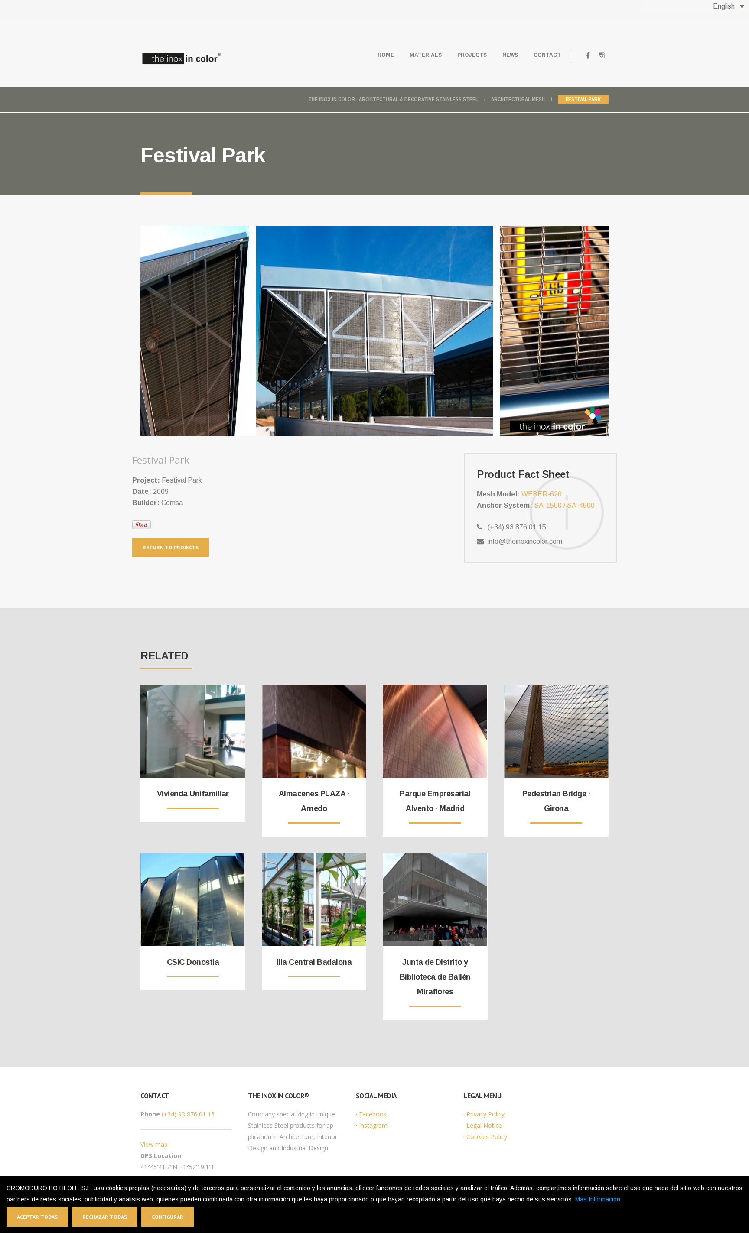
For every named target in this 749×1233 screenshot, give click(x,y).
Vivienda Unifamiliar (193, 793)
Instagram (373, 1125)
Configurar (167, 1217)
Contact (547, 55)
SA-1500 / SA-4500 (564, 505)
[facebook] (588, 56)
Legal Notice (484, 1125)
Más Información (597, 1199)
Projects (472, 55)
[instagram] (602, 56)
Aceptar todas (37, 1217)
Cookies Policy (486, 1136)
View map (154, 1144)
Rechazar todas (104, 1217)
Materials (426, 55)
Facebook (373, 1114)
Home (386, 55)
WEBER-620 (541, 494)
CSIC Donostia (193, 962)
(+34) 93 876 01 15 (188, 1114)
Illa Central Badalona (314, 962)
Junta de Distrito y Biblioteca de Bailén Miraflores (435, 977)
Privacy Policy (485, 1114)
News (510, 55)
